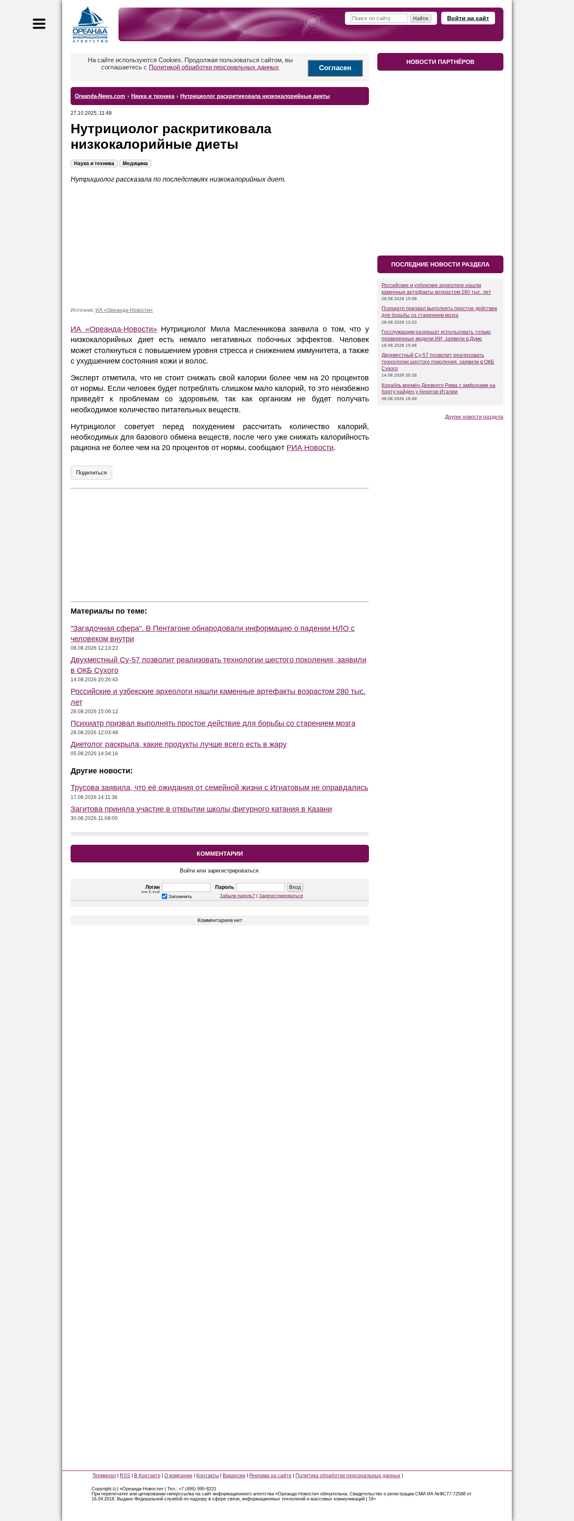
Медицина (135, 163)
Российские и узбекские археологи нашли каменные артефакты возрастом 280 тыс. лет (436, 288)
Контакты (207, 1476)
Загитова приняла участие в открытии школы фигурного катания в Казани (201, 809)
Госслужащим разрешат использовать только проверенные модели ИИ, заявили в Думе (436, 335)
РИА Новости (310, 447)
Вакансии (234, 1476)
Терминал (104, 1476)
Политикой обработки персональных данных (214, 67)
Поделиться (91, 472)
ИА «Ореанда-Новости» (124, 310)
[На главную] (90, 24)
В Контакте (147, 1476)
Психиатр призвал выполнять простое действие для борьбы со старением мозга (213, 723)
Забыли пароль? (237, 895)
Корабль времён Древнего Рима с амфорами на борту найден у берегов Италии (438, 388)
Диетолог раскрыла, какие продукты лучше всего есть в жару (179, 744)
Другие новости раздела (474, 417)
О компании (178, 1476)
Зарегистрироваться (281, 895)
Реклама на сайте (270, 1476)
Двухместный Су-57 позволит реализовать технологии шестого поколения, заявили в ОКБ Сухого (438, 361)
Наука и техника (94, 163)
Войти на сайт (468, 18)
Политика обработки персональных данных (347, 1476)
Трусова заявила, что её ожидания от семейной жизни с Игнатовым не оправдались (219, 787)
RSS (125, 1476)
